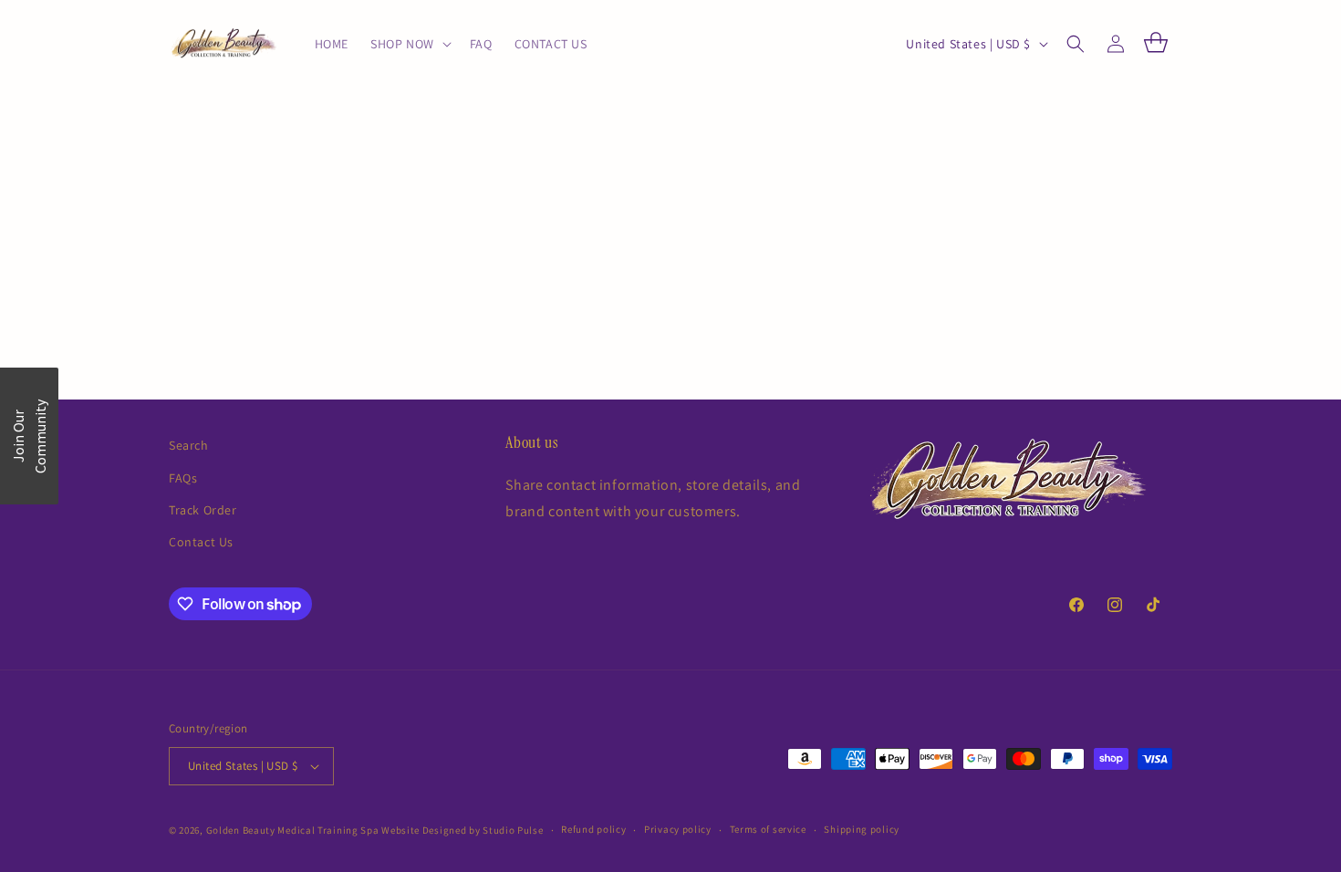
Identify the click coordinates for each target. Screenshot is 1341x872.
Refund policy (593, 829)
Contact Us (201, 542)
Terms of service (768, 829)
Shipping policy (861, 829)
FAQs (183, 478)
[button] (409, 44)
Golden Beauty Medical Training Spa (294, 830)
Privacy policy (678, 829)
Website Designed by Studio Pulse (462, 830)
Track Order (203, 510)
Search (189, 445)
